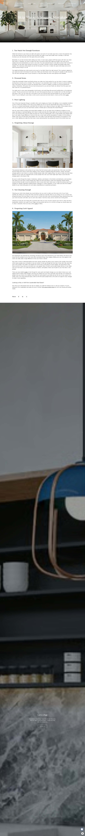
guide (67, 95)
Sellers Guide (61, 3)
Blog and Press (72, 3)
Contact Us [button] (42, 726)
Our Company (20, 3)
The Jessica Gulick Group (48, 287)
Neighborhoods (32, 3)
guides (36, 203)
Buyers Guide (50, 3)
